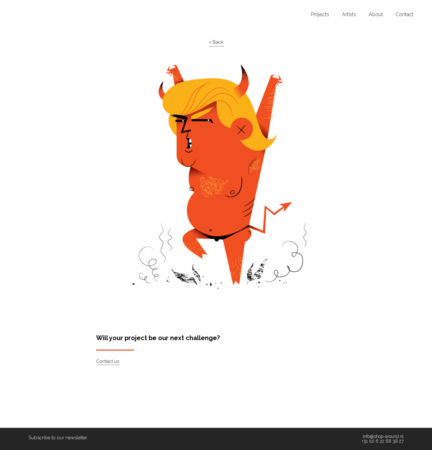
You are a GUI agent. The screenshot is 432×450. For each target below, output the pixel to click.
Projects (320, 14)
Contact (405, 14)
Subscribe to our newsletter (57, 437)
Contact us (107, 361)
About (376, 14)
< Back (216, 42)
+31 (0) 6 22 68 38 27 (383, 441)
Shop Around (29, 6)
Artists (349, 14)
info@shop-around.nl (383, 436)
